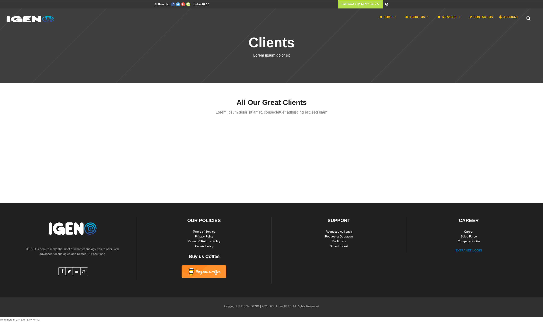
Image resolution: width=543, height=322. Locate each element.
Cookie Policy (204, 246)
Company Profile (469, 241)
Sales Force (469, 236)
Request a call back (339, 231)
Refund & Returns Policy (204, 241)
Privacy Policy (204, 236)
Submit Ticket (339, 246)
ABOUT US (417, 17)
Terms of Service (204, 231)
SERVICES (449, 17)
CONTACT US (483, 17)
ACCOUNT (510, 17)
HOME (387, 17)
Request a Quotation (339, 236)
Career (468, 231)
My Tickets (339, 241)
